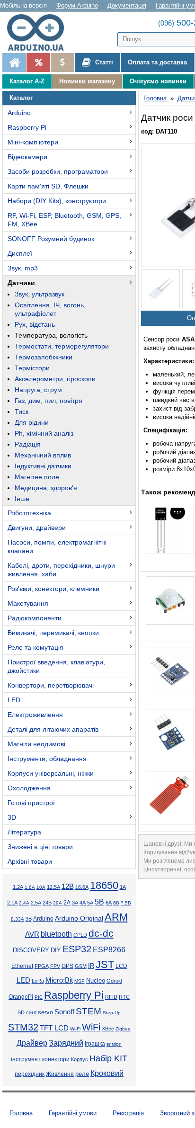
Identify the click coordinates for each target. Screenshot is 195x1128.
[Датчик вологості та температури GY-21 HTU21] (170, 733)
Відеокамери (27, 157)
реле (82, 1073)
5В (99, 901)
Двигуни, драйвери (37, 527)
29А (57, 902)
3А (75, 902)
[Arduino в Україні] (39, 32)
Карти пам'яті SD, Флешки (48, 186)
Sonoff (64, 1012)
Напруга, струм (38, 390)
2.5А (36, 902)
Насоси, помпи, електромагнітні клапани (57, 546)
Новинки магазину (87, 81)
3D (12, 817)
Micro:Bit (59, 980)
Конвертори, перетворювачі (51, 685)
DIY (56, 950)
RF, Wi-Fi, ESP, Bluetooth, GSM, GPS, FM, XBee (64, 220)
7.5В (126, 902)
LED (14, 700)
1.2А (18, 887)
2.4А (24, 902)
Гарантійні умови (73, 1113)
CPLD (80, 935)
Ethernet (22, 966)
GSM (81, 966)
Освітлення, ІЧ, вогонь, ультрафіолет (50, 309)
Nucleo (95, 980)
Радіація (28, 444)
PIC (39, 997)
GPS (67, 966)
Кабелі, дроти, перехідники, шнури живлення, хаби (61, 570)
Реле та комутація (35, 647)
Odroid (114, 981)
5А (90, 902)
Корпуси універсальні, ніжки (51, 773)
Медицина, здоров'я (46, 488)
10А (40, 887)
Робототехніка (29, 513)
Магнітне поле (37, 477)
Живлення (60, 1074)
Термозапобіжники (43, 357)
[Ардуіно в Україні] (14, 62)
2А (67, 902)
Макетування (28, 603)
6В (116, 902)
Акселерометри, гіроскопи (55, 379)
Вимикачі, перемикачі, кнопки (53, 632)
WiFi (91, 1027)
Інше (22, 498)
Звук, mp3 (23, 268)
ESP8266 (109, 950)
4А (83, 902)
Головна (21, 1113)
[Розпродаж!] (38, 62)
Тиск (21, 411)
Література (24, 832)
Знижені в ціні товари (40, 846)
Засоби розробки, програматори (58, 171)
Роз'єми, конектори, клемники (53, 588)
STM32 (23, 1027)
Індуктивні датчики (43, 466)
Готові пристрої (31, 802)
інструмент (26, 1059)
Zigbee (123, 1028)
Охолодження (29, 788)
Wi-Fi (75, 1028)
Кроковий (107, 1073)
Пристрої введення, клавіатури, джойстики (56, 666)
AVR (32, 934)
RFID (111, 997)
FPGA (42, 966)
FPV (55, 966)
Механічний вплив (43, 455)
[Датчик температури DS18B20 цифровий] (170, 530)
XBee (108, 1028)
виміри (114, 1044)
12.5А (53, 887)
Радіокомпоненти (35, 618)
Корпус (79, 1059)
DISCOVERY (31, 950)
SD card (27, 1012)
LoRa (38, 981)
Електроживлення (35, 714)
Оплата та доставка (157, 62)
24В (47, 902)
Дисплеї (20, 253)
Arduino (19, 112)
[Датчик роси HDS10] (160, 288)
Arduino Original (79, 918)
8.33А (17, 919)
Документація (126, 5)
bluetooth (56, 934)
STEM (88, 1011)
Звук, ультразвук (39, 294)
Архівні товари (30, 861)
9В (29, 919)
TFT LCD (54, 1028)
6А (109, 902)
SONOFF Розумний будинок (51, 238)
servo (45, 1012)
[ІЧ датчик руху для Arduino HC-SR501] (170, 600)
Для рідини (32, 422)
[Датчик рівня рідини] (170, 795)
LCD (121, 966)
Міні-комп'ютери (33, 142)
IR (91, 966)
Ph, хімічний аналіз (44, 433)
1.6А (30, 887)
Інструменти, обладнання (47, 758)
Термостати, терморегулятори (62, 346)
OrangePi (21, 997)
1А (123, 887)
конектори (56, 1059)
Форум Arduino (77, 5)
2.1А (12, 902)
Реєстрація (128, 1113)
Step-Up (112, 1012)
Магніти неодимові (36, 744)
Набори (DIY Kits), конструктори (57, 201)
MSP (79, 981)
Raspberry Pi (27, 127)
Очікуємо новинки (158, 81)
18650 (104, 885)
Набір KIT (108, 1058)
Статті (103, 62)
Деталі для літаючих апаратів (53, 729)
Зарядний (66, 1043)
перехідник (29, 1074)
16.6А (82, 887)
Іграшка (95, 1043)
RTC (124, 997)
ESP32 (76, 949)
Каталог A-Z (26, 81)
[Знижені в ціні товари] (62, 62)
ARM (116, 917)
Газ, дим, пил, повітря (48, 400)
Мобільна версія (23, 5)
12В (68, 886)
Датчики (21, 282)
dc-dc (101, 933)
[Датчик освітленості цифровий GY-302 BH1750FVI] (170, 671)
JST (105, 964)
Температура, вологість (51, 335)
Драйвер (32, 1043)
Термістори (32, 368)
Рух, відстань (35, 324)
